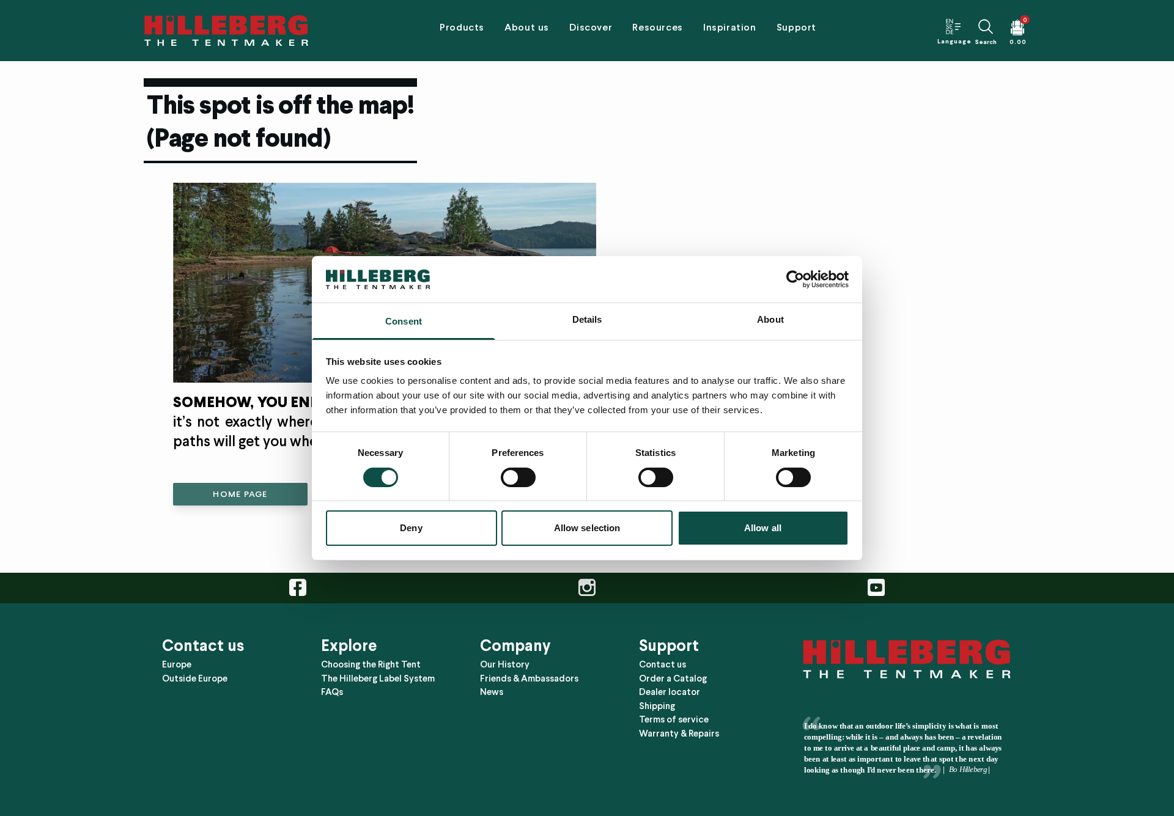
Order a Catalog (673, 678)
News (491, 692)
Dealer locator (669, 692)
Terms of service (674, 719)
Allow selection (587, 528)
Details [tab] (587, 319)
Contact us (662, 664)
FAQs (332, 692)
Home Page (240, 494)
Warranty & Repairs (679, 733)
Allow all (762, 528)
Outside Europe (194, 678)
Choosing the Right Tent (371, 664)
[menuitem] (461, 30)
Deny (411, 528)
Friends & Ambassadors (529, 678)
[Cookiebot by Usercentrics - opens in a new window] (795, 279)
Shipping (657, 706)
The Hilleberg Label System (378, 678)
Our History (505, 664)
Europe (176, 664)
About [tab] (770, 319)
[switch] (518, 477)
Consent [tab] (403, 321)
